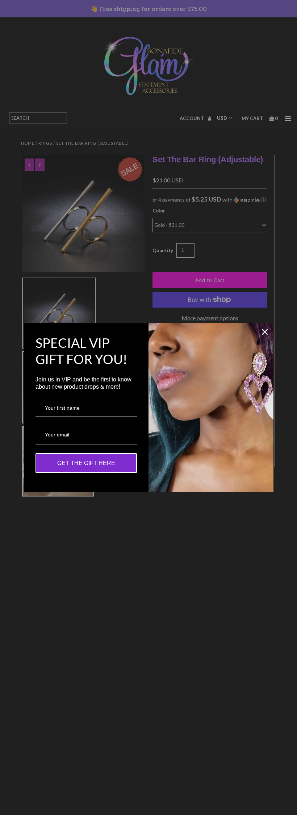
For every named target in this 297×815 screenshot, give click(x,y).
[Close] (264, 332)
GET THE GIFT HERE (86, 463)
